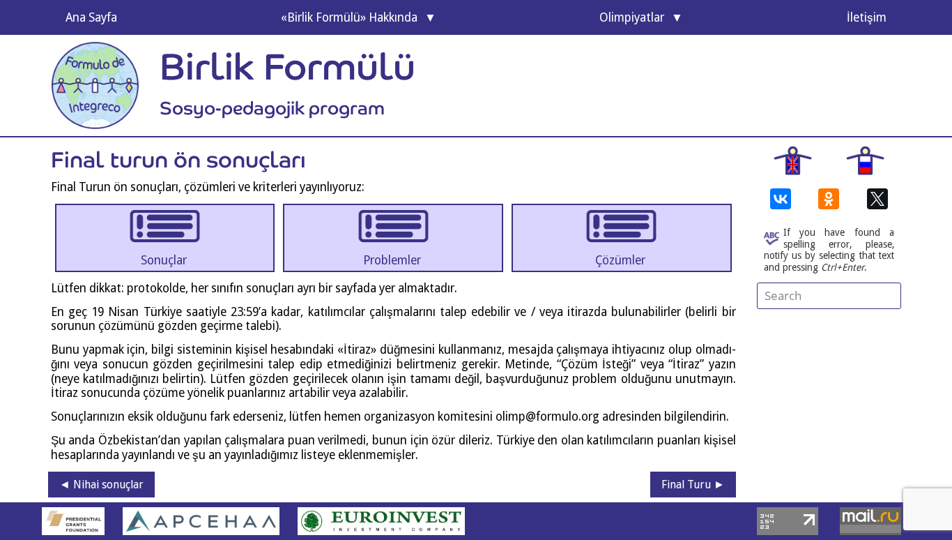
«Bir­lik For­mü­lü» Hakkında (349, 17)
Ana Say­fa (91, 17)
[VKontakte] (780, 198)
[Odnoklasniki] (828, 198)
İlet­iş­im (866, 17)
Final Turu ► (693, 484)
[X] (877, 198)
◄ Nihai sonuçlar (101, 484)
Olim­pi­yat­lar (631, 17)
